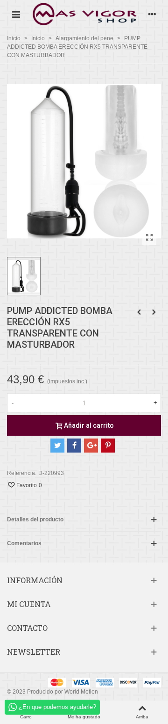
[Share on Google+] (91, 446)
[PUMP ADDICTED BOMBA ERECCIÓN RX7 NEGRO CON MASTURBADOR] (154, 312)
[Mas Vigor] (84, 13)
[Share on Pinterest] (108, 446)
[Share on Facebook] (74, 446)
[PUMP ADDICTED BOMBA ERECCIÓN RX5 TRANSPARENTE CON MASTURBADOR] (149, 238)
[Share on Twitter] (57, 446)
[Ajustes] (152, 14)
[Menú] (16, 14)
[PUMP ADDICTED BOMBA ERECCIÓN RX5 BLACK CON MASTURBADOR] (139, 312)
